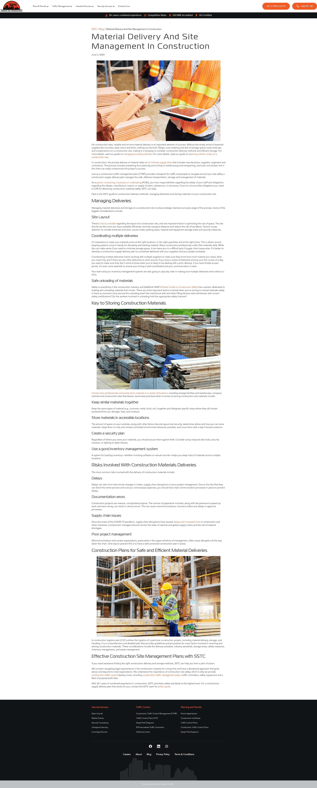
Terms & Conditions (184, 754)
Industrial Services (84, 6)
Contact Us (123, 6)
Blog (101, 29)
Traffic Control (143, 707)
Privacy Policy (163, 754)
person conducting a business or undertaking (118, 182)
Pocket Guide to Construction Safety (179, 287)
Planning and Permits (191, 707)
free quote (164, 686)
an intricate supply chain (159, 162)
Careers (127, 754)
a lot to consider (107, 223)
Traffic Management (61, 6)
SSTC (94, 29)
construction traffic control (105, 675)
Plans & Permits (39, 6)
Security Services (104, 6)
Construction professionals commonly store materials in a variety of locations (130, 393)
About (139, 754)
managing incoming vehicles (138, 154)
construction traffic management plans (161, 675)
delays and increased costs (187, 522)
